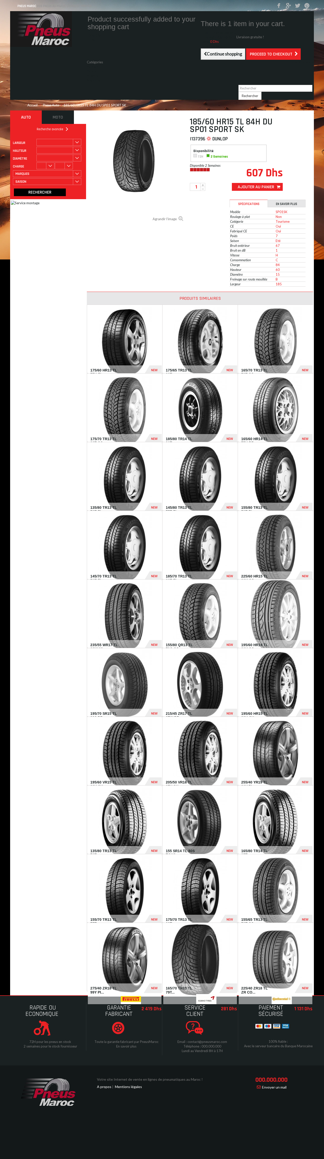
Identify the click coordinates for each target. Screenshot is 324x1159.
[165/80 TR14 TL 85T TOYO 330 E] (275, 822)
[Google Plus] (288, 6)
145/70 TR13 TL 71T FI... (103, 578)
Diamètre (20, 158)
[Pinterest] (307, 6)
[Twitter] (297, 6)
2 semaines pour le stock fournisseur (50, 1046)
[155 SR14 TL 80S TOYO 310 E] (200, 822)
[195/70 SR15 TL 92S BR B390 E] (124, 685)
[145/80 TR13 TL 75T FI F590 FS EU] (200, 479)
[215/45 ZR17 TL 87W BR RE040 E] (200, 685)
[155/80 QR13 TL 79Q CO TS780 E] (200, 616)
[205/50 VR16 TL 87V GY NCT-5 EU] (200, 754)
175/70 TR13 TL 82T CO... (103, 441)
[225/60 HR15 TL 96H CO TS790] (275, 548)
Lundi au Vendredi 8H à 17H (202, 1051)
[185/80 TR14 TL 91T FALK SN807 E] (200, 410)
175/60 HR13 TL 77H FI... (103, 372)
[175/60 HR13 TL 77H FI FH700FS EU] (124, 342)
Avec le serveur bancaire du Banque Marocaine (278, 1046)
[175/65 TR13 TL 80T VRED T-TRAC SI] (200, 342)
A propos (104, 1087)
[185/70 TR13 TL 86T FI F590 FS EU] (200, 548)
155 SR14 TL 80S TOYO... (180, 853)
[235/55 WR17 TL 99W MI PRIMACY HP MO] (124, 616)
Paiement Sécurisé (270, 1011)
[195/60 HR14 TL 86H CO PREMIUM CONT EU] (275, 616)
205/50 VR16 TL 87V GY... (179, 784)
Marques (93, 80)
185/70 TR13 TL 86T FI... (179, 578)
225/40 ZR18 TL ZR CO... (254, 990)
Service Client (195, 1011)
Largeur (19, 143)
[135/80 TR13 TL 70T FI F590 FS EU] (124, 479)
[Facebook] (278, 6)
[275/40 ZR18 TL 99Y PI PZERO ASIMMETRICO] (124, 960)
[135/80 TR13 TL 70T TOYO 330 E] (124, 822)
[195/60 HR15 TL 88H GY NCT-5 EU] (275, 685)
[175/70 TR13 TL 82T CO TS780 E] (124, 410)
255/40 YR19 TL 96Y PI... (254, 784)
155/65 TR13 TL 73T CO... (254, 921)
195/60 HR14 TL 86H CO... (254, 647)
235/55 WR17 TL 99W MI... (104, 647)
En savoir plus (286, 204)
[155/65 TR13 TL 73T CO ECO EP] (275, 891)
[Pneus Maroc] (48, 29)
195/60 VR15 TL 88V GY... (103, 784)
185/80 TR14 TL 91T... (179, 441)
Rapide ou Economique (42, 1011)
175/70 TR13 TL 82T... (179, 921)
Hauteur (19, 150)
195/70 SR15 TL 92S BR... (103, 715)
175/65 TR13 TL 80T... (179, 372)
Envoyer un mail (274, 1087)
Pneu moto (95, 71)
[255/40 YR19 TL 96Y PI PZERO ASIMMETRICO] (275, 754)
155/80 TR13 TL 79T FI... (254, 509)
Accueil (32, 105)
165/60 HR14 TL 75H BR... (254, 441)
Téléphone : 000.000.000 (202, 1046)
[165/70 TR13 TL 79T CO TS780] (275, 342)
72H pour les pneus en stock (50, 1042)
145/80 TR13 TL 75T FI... (179, 509)
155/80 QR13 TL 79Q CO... (179, 647)
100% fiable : (278, 1041)
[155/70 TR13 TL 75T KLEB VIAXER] (124, 891)
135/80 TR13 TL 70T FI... (103, 509)
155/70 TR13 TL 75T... (103, 921)
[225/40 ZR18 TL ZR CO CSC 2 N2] (275, 960)
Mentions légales (128, 1087)
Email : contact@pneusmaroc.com (202, 1042)
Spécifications (248, 204)
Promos (92, 76)
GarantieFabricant (119, 1011)
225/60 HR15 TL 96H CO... (254, 578)
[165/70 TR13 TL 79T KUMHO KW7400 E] (200, 960)
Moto (58, 117)
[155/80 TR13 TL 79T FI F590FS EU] (275, 479)
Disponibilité (203, 151)
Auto (26, 117)
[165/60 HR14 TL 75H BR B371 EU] (275, 410)
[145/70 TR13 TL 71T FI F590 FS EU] (124, 548)
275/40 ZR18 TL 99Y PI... (103, 990)
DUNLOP (220, 139)
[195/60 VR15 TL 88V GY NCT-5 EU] (124, 754)
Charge (18, 166)
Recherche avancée (50, 129)
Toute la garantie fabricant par (116, 1042)
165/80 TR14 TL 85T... (254, 853)
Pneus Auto (95, 67)
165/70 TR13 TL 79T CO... (254, 372)
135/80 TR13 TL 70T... (103, 853)
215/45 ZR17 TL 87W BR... (179, 715)
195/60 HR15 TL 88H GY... (254, 715)
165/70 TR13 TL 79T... (179, 990)
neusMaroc (150, 1042)
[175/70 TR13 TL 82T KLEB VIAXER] (200, 891)
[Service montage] (73, 240)
